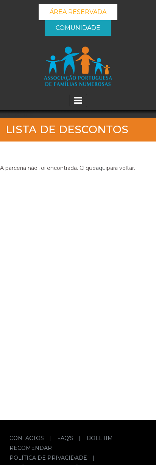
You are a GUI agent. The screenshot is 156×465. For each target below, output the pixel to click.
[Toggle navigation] (78, 100)
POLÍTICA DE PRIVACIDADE (49, 457)
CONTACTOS (27, 438)
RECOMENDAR (31, 448)
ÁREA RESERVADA (78, 12)
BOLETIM (100, 438)
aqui (101, 168)
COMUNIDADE (78, 27)
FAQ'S (66, 438)
